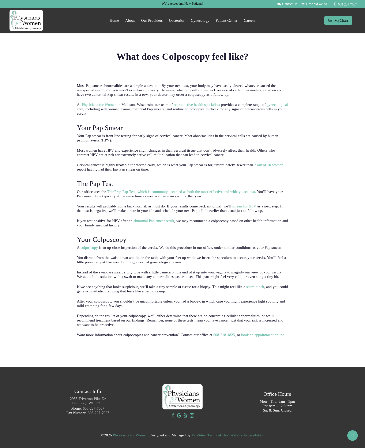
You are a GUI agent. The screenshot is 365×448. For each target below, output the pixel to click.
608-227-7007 (93, 408)
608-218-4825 (224, 335)
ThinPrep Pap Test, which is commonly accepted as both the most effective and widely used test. (181, 192)
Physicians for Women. (130, 435)
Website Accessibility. (247, 435)
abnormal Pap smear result (153, 221)
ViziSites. (199, 435)
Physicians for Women (98, 104)
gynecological (277, 104)
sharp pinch (255, 287)
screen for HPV (243, 206)
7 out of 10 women (268, 165)
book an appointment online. (263, 335)
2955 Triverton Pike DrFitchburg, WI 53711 (88, 401)
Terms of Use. (218, 435)
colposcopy (89, 247)
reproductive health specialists (197, 104)
